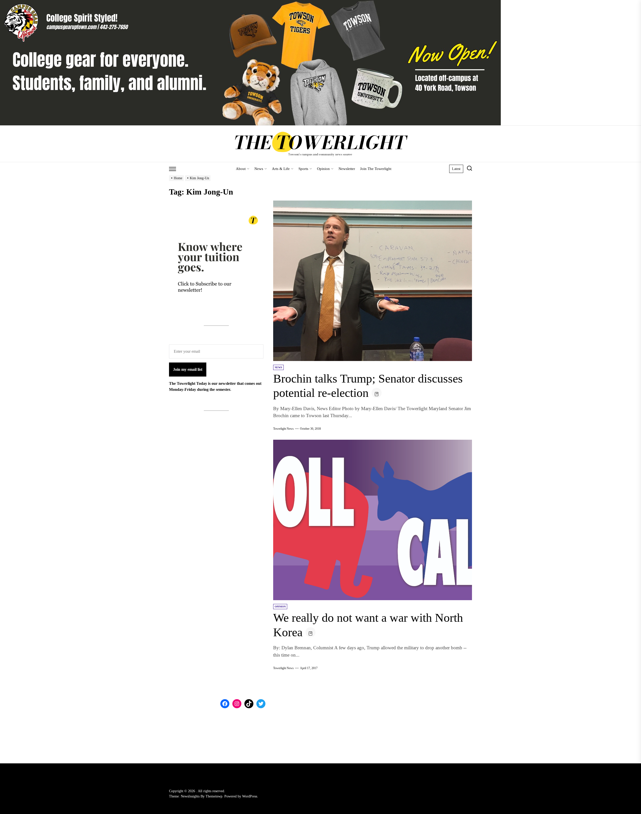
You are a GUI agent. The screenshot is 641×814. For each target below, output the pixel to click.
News (258, 169)
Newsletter (347, 169)
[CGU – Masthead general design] (250, 3)
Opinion (323, 169)
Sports (303, 169)
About (241, 169)
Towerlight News (283, 428)
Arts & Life (281, 169)
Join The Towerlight (375, 169)
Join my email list (187, 369)
